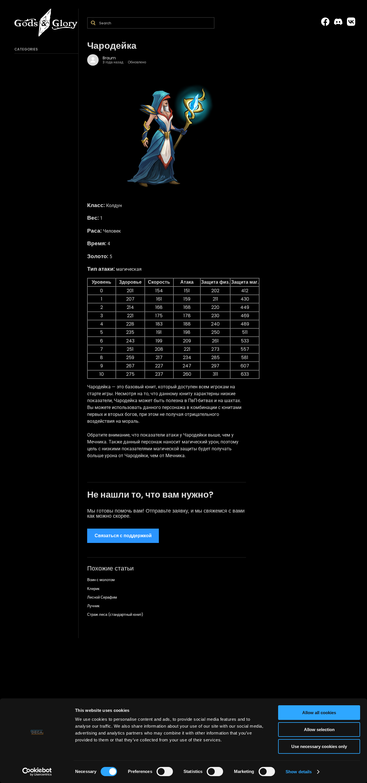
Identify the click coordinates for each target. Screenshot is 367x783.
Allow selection (319, 729)
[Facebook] (325, 22)
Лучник (93, 605)
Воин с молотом (101, 579)
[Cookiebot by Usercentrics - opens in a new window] (37, 772)
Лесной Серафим (102, 597)
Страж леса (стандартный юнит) (115, 614)
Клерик (93, 588)
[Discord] (338, 22)
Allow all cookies (319, 712)
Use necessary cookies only (319, 746)
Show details (299, 771)
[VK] (351, 22)
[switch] (165, 771)
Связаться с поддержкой (123, 535)
